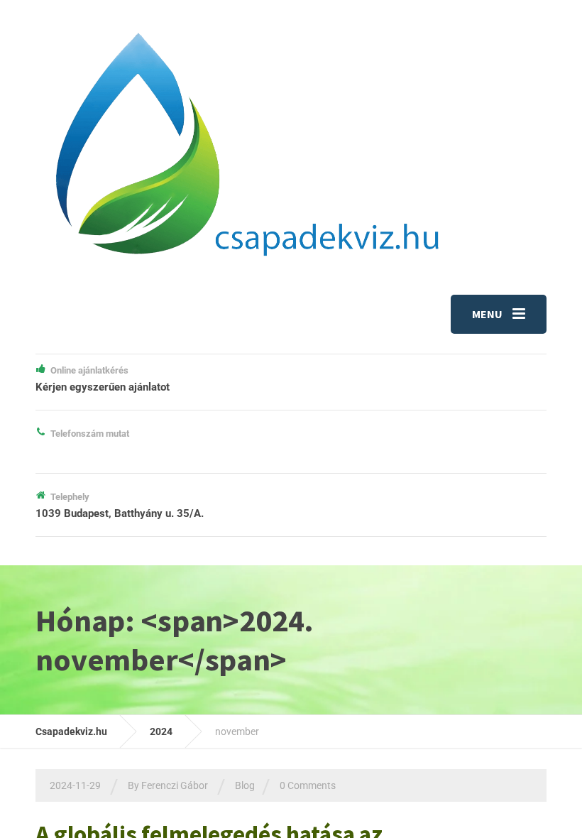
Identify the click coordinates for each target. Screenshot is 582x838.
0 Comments (308, 785)
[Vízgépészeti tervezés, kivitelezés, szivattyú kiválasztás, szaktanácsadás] (245, 143)
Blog (245, 785)
